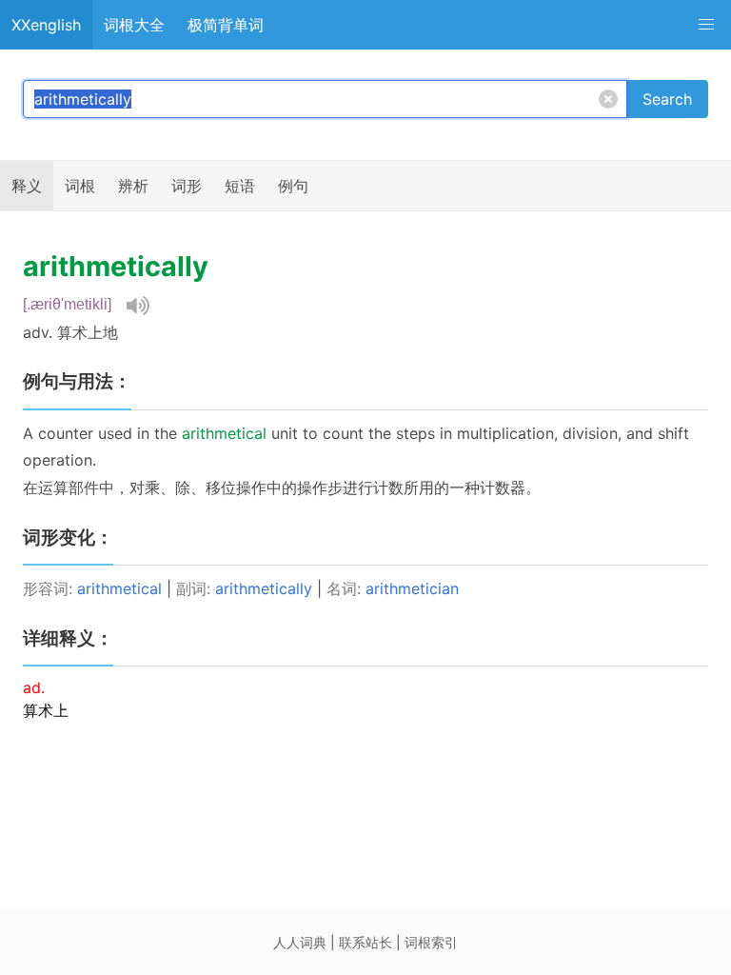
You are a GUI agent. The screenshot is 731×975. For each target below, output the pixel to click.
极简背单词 (226, 24)
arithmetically (263, 588)
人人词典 (299, 942)
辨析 (133, 185)
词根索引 (431, 942)
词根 (80, 185)
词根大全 (134, 24)
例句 (293, 185)
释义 (26, 185)
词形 (186, 185)
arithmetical (119, 588)
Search (667, 99)
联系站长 (365, 942)
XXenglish (46, 24)
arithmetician (412, 588)
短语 (240, 185)
